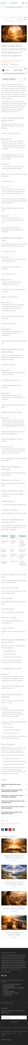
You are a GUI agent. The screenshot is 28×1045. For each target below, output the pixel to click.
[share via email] (13, 829)
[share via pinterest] (10, 829)
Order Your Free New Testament (12, 984)
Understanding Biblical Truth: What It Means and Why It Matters (14, 858)
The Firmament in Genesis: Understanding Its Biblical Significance (14, 884)
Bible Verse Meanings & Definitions (19, 19)
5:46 (25, 68)
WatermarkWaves (8, 1039)
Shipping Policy (23, 1031)
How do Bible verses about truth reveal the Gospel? (11, 812)
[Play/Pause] (3, 70)
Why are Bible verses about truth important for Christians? (11, 790)
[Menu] (1, 3)
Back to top (4, 820)
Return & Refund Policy (6, 1033)
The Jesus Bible (7, 994)
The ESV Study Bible (8, 991)
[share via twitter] (6, 829)
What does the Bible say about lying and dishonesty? (12, 801)
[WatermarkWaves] (14, 3)
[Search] (5, 3)
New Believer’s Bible (8, 986)
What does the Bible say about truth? (11, 785)
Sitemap (14, 1033)
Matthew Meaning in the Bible (14, 908)
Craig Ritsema (5, 60)
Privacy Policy (15, 1031)
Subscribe (14, 1022)
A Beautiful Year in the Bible (11, 993)
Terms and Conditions (5, 1031)
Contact (19, 1033)
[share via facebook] (2, 829)
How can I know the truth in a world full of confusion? (12, 807)
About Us (3, 1035)
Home (2, 17)
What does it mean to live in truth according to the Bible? (12, 796)
